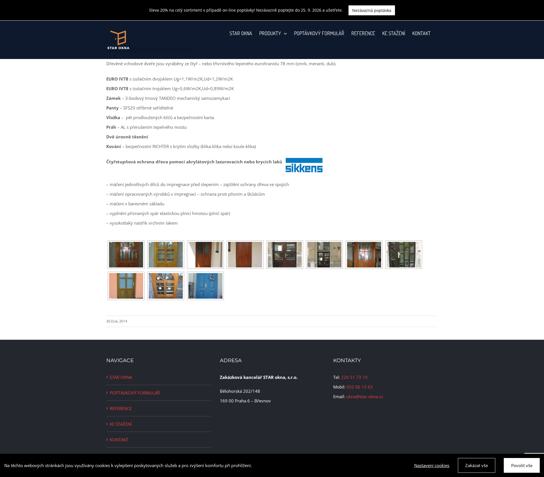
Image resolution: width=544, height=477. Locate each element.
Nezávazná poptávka (371, 10)
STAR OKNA (121, 377)
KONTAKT (119, 439)
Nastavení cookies (431, 465)
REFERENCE (121, 408)
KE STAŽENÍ (121, 424)
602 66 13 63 (360, 387)
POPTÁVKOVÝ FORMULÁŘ (135, 393)
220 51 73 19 (354, 377)
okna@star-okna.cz (364, 396)
